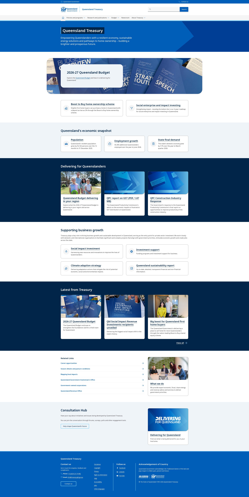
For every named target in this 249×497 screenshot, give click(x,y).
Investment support (148, 249)
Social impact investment (85, 248)
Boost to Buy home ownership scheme (92, 104)
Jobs (95, 485)
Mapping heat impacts (69, 374)
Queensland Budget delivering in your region (80, 199)
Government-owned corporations (73, 385)
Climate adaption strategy (86, 265)
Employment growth (126, 140)
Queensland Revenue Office (71, 391)
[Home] (63, 18)
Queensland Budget (83, 78)
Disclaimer (97, 464)
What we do (157, 383)
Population (77, 139)
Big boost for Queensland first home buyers (167, 323)
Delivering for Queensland (165, 435)
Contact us (68, 484)
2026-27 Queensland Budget (79, 321)
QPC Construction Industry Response (165, 199)
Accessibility (98, 482)
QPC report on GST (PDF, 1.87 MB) (123, 199)
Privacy (96, 471)
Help (95, 478)
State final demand (169, 139)
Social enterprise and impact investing (158, 105)
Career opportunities (69, 363)
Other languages (99, 489)
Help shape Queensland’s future (75, 426)
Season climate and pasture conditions (75, 369)
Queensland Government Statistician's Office (78, 380)
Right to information (100, 475)
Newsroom (125, 18)
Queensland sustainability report (155, 265)
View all (180, 343)
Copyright (97, 468)
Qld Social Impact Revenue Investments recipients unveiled (122, 324)
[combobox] (164, 9)
